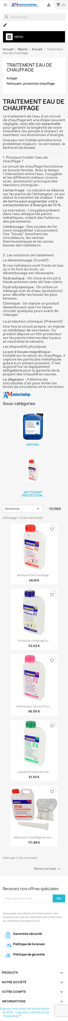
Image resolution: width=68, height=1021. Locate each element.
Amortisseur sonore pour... (34, 706)
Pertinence (22, 509)
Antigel (12, 78)
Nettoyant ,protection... (33, 494)
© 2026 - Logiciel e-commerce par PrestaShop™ (26, 1014)
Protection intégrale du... (34, 640)
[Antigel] (33, 426)
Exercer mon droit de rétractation (24, 1009)
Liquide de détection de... (34, 772)
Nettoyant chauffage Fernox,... (34, 837)
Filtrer (55, 509)
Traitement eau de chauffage (29, 67)
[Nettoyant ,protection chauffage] (33, 470)
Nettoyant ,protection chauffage (31, 84)
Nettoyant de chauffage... (34, 575)
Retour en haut (47, 868)
